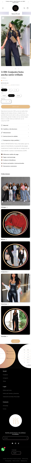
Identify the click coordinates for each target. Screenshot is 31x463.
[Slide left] (12, 68)
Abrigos (3, 207)
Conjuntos (4, 271)
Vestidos (3, 336)
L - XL (15, 90)
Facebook (5, 374)
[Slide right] (18, 68)
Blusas (3, 239)
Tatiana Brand (9, 458)
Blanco (11, 95)
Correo (4, 409)
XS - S (4, 90)
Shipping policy (24, 460)
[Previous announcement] (2, 1)
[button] (2, 8)
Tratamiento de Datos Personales (11, 396)
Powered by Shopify (17, 458)
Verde (19, 96)
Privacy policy (8, 460)
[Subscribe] (26, 438)
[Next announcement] (28, 1)
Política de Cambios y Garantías (11, 393)
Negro (4, 96)
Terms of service (16, 460)
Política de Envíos (7, 390)
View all (15, 341)
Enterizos (4, 304)
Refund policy (25, 458)
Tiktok (4, 381)
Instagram (5, 378)
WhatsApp (5, 405)
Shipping (9, 84)
